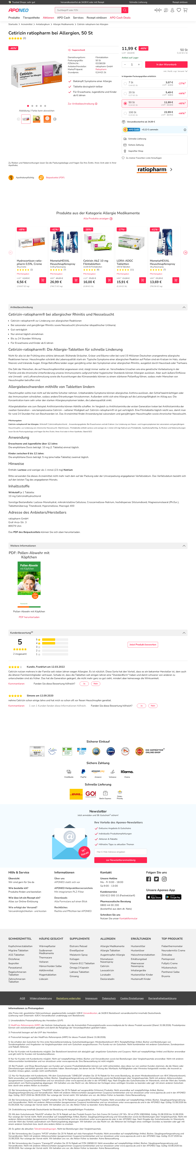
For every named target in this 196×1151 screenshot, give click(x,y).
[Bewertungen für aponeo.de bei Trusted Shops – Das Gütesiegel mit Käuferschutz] (37, 751)
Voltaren (43, 962)
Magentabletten (47, 974)
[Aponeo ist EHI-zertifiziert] (52, 751)
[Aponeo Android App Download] (173, 897)
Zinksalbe (167, 955)
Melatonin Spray (79, 955)
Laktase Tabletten (79, 972)
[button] (48, 17)
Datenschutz (109, 998)
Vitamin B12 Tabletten (82, 963)
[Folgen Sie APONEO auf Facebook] (148, 879)
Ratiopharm (101, 69)
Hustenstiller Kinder (142, 974)
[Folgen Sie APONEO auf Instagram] (164, 879)
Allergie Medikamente (112, 946)
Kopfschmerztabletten (20, 946)
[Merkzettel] (179, 10)
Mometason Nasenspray (106, 960)
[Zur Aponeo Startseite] (18, 10)
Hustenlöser (137, 950)
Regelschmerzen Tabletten (17, 973)
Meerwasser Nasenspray (137, 965)
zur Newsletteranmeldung (120, 860)
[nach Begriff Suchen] (124, 10)
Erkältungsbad (139, 959)
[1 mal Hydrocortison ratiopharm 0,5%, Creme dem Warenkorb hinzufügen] (42, 280)
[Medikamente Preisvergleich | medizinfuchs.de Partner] (125, 751)
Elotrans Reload (78, 946)
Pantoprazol (168, 959)
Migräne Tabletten (18, 950)
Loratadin (105, 974)
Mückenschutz (169, 967)
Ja (84, 683)
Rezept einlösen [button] (97, 17)
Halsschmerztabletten (143, 955)
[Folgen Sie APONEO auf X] (156, 879)
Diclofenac (14, 959)
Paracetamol (15, 967)
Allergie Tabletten (110, 950)
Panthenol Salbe (170, 972)
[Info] (185, 129)
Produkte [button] (14, 17)
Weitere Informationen (23, 545)
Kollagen (74, 959)
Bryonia (166, 976)
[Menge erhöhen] (138, 64)
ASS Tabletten (16, 955)
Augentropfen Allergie (112, 955)
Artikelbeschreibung (21, 307)
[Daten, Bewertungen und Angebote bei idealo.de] (110, 751)
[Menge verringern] (124, 64)
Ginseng (74, 976)
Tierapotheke (31, 17)
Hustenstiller (138, 946)
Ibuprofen (13, 963)
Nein (96, 683)
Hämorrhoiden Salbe (50, 966)
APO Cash (63, 17)
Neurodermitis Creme (173, 950)
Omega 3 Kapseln (79, 967)
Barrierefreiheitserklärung (162, 998)
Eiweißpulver (77, 950)
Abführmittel (46, 970)
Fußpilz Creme (169, 963)
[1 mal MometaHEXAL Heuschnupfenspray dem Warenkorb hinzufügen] (76, 280)
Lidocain (43, 979)
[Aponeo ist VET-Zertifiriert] (82, 751)
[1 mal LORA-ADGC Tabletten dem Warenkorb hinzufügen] (142, 280)
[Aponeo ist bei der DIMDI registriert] (67, 751)
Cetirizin (104, 966)
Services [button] (78, 17)
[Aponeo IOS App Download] (154, 897)
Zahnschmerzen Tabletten (16, 980)
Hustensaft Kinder (141, 979)
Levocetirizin (107, 970)
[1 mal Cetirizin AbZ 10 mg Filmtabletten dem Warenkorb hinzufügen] (109, 280)
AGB (22, 998)
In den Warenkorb (166, 64)
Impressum (91, 998)
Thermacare (45, 957)
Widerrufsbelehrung (41, 998)
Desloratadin (107, 979)
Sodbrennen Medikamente (46, 952)
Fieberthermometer (172, 946)
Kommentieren (16, 683)
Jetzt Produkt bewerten (143, 644)
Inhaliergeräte (138, 970)
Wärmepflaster (47, 946)
